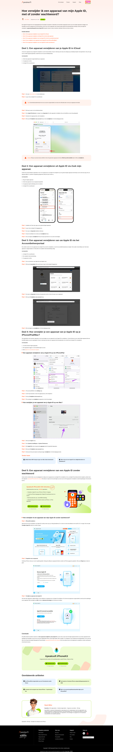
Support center (72, 732)
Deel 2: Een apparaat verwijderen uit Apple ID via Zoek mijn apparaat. (38, 36)
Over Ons (57, 732)
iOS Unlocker (41, 732)
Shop (80, 2)
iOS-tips (42, 19)
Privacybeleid (57, 736)
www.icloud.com (32, 94)
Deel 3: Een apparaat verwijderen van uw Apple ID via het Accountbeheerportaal (40, 38)
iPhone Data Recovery (43, 734)
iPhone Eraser (41, 741)
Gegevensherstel (42, 736)
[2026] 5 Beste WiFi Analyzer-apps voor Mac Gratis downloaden (39, 459)
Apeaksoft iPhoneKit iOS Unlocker (35, 478)
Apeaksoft (24, 721)
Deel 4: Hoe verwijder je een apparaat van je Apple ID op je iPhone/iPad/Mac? (40, 40)
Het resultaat (61, 2)
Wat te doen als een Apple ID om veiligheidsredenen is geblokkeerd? (72, 460)
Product (68, 2)
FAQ (70, 736)
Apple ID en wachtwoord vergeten (32, 349)
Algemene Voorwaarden (59, 734)
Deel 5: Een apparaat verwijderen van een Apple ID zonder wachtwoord (38, 42)
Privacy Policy (67, 751)
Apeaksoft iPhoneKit (56, 656)
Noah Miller (27, 19)
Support (74, 2)
